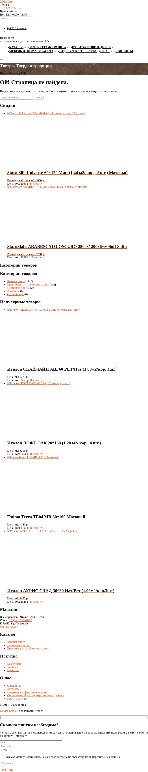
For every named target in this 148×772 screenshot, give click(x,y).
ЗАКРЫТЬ (7, 770)
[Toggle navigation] (1, 59)
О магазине (14, 685)
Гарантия (13, 670)
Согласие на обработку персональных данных (35, 695)
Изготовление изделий (91, 47)
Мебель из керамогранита (31, 51)
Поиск (39, 97)
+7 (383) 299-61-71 (11, 8)
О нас (105, 51)
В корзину (36, 183)
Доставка (13, 667)
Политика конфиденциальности (27, 692)
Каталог (16, 47)
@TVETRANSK (9, 626)
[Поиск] (1, 22)
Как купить (14, 663)
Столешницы (15, 294)
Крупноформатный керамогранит (28, 284)
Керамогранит (16, 281)
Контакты (124, 51)
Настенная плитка (18, 287)
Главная (5, 73)
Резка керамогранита (47, 47)
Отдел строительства (78, 51)
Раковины (13, 291)
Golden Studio (8, 710)
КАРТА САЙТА (17, 698)
